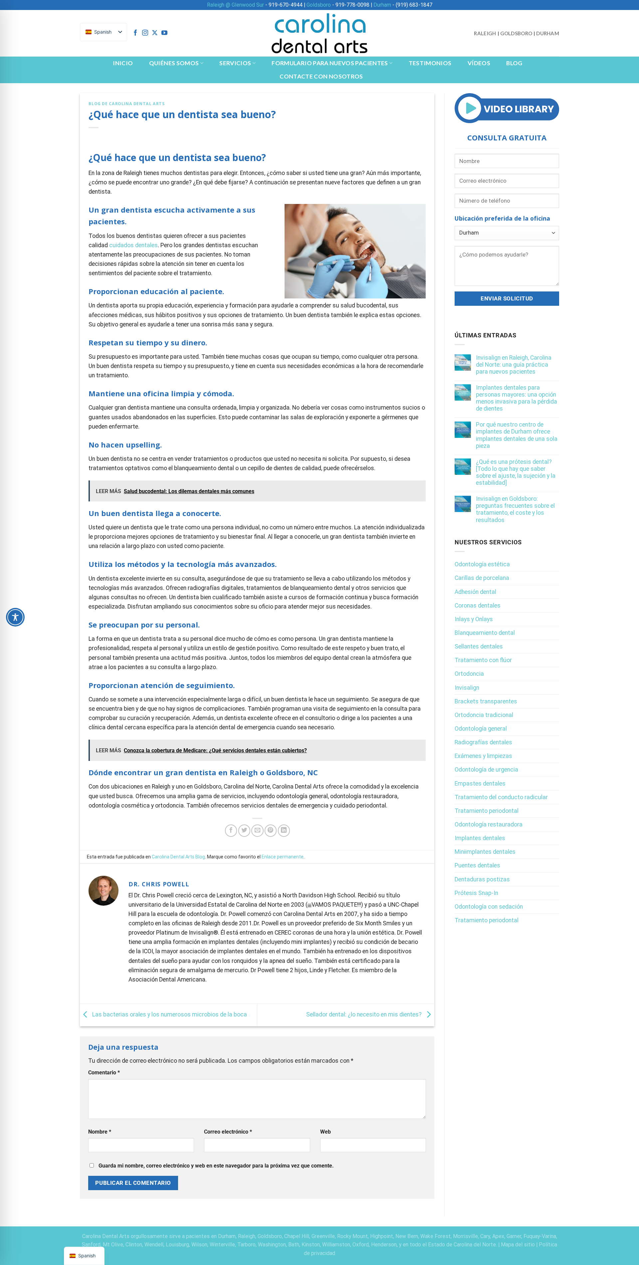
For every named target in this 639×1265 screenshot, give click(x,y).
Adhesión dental (475, 592)
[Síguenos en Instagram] (145, 33)
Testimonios (430, 63)
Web (325, 1132)
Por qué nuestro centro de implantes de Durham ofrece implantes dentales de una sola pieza (516, 435)
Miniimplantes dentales (485, 852)
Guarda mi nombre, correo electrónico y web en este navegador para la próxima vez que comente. (216, 1166)
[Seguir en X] (155, 33)
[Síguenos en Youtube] (164, 33)
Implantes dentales (480, 838)
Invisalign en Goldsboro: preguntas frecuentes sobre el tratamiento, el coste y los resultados (515, 509)
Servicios (235, 63)
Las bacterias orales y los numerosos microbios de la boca (169, 1014)
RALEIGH (485, 33)
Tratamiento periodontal (487, 811)
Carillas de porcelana (482, 578)
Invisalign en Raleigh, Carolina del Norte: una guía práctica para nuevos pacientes (513, 364)
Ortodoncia (469, 674)
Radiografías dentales (483, 742)
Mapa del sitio (518, 1244)
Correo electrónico (228, 1132)
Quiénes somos (174, 63)
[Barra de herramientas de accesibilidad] (15, 617)
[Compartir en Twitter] (244, 830)
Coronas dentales (478, 605)
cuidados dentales (133, 245)
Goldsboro (319, 5)
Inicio (123, 63)
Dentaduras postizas (482, 879)
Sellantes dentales (479, 646)
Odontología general (481, 728)
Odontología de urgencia (486, 770)
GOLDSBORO (516, 33)
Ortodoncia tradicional (484, 715)
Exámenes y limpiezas (483, 756)
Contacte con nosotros (321, 76)
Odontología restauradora (489, 824)
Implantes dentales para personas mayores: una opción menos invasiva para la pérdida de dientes (516, 398)
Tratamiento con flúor (483, 660)
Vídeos (479, 63)
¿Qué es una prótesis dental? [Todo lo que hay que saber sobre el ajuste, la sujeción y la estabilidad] (515, 472)
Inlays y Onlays (474, 619)
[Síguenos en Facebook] (135, 33)
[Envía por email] (257, 830)
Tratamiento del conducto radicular (501, 797)
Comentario (104, 1072)
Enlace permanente (283, 856)
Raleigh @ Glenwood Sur (235, 5)
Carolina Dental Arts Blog (178, 856)
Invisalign (467, 687)
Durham (382, 5)
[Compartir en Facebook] (231, 830)
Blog (514, 63)
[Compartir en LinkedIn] (284, 830)
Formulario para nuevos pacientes (330, 63)
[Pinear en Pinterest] (271, 830)
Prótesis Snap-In (476, 893)
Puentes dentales (477, 865)
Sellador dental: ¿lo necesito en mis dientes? (364, 1014)
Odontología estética (482, 564)
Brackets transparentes (486, 701)
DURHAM (547, 33)
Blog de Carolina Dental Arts (126, 103)
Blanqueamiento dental (485, 633)
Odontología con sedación (489, 906)
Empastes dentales (480, 783)
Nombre (99, 1132)
